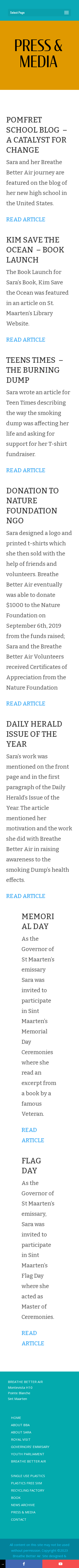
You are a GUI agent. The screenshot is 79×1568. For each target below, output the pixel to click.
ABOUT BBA (20, 1425)
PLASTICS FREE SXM (26, 1483)
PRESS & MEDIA (23, 1512)
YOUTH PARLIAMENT (27, 1454)
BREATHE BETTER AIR (28, 1461)
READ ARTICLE (25, 219)
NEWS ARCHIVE (23, 1505)
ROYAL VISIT (21, 1439)
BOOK (16, 1497)
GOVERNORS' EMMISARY (30, 1446)
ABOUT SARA (21, 1432)
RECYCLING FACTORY (27, 1490)
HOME (16, 1417)
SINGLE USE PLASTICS (28, 1476)
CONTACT (18, 1519)
